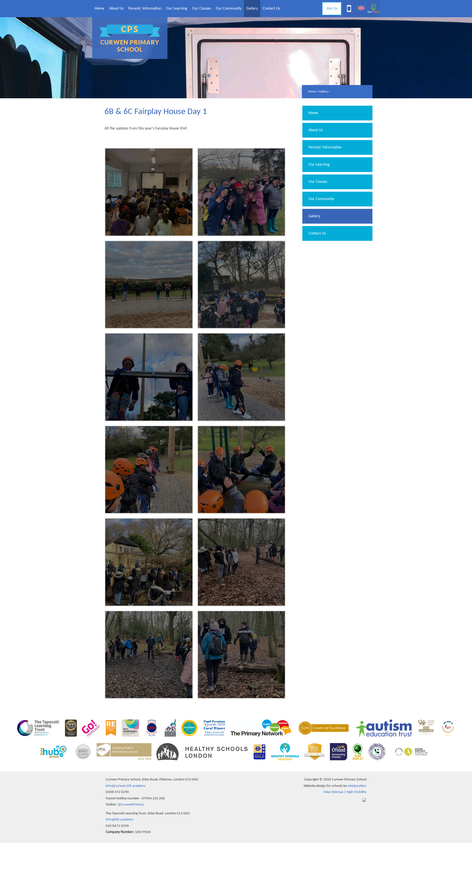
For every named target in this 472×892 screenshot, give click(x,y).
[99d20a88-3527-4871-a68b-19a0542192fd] (241, 377)
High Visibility (356, 792)
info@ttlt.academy (119, 819)
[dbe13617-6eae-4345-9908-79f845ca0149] (241, 562)
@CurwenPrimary (131, 804)
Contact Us (317, 233)
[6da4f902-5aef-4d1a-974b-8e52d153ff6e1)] (148, 377)
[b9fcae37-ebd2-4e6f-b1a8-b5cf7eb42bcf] (148, 654)
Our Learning (319, 165)
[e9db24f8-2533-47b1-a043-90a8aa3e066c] (148, 284)
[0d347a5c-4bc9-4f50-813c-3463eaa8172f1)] (148, 562)
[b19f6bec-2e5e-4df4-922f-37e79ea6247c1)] (241, 284)
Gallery (323, 91)
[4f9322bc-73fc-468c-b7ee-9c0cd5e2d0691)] (148, 469)
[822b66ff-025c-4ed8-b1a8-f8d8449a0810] (241, 654)
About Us (316, 130)
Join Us (331, 9)
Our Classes (318, 182)
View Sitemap (333, 792)
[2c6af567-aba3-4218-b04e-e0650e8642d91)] (241, 469)
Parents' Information (325, 147)
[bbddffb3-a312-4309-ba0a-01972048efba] (148, 192)
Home (312, 91)
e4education (357, 786)
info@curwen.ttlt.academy (126, 786)
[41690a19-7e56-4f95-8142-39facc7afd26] (241, 192)
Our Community (321, 199)
